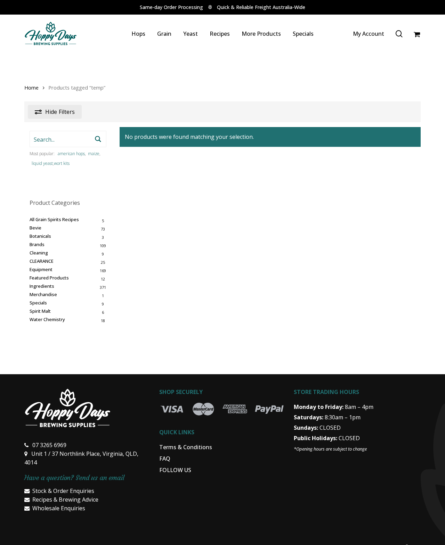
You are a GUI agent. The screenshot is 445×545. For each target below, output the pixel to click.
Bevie (35, 228)
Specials (38, 303)
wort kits (62, 163)
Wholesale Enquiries (58, 508)
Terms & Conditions (185, 447)
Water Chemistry (47, 319)
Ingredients (42, 286)
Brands (37, 244)
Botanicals (40, 236)
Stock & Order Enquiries (63, 491)
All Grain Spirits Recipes (54, 219)
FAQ (164, 458)
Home (31, 87)
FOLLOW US (175, 470)
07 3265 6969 (49, 445)
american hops (71, 154)
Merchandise (43, 294)
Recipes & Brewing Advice (65, 499)
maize (93, 154)
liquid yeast (42, 163)
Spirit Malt (40, 311)
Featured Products (49, 278)
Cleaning (39, 253)
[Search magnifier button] (98, 139)
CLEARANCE (42, 261)
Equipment (41, 269)
